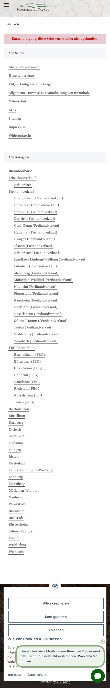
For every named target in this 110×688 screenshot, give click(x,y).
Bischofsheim (19, 409)
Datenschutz (37, 675)
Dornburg (16, 423)
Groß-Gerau (18, 436)
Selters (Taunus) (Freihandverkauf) (40, 321)
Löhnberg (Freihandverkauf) (35, 266)
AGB (12, 110)
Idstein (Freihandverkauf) (33, 246)
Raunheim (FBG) (27, 382)
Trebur (14, 538)
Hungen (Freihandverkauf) (34, 239)
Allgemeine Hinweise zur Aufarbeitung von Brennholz (49, 93)
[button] (94, 6)
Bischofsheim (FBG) (29, 355)
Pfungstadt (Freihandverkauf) (36, 294)
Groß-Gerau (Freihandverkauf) (37, 226)
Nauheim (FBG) (26, 375)
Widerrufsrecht (20, 136)
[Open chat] (98, 676)
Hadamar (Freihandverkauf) (35, 232)
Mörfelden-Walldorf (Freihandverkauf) (43, 280)
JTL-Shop (63, 682)
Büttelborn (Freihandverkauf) (36, 205)
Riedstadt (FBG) (26, 389)
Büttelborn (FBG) (27, 362)
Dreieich (15, 430)
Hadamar (16, 443)
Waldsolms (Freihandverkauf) (37, 334)
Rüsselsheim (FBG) (28, 395)
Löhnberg (16, 477)
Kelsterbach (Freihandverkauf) (37, 253)
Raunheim (17, 511)
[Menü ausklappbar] (6, 3)
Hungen (15, 450)
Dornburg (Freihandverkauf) (35, 212)
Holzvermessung (21, 76)
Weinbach (16, 552)
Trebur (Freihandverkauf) (33, 327)
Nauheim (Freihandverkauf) (35, 287)
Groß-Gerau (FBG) (28, 368)
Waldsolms (17, 545)
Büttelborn (17, 416)
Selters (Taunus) (21, 531)
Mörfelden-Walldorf (24, 491)
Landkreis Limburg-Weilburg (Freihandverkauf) (50, 259)
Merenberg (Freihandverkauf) (36, 273)
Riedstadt (16, 518)
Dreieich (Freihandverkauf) (34, 219)
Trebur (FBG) (24, 402)
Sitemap (15, 119)
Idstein (14, 457)
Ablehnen (56, 630)
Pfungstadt (17, 504)
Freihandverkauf (21, 192)
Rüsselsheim (18, 524)
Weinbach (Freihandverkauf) (36, 341)
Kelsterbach (23, 185)
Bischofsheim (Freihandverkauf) (38, 198)
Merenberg (17, 484)
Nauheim (16, 497)
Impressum (15, 675)
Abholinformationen (24, 67)
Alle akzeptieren (56, 603)
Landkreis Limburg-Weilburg (31, 470)
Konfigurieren (56, 617)
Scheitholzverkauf (22, 178)
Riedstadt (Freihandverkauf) (35, 307)
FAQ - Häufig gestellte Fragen (31, 84)
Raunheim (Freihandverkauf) (36, 300)
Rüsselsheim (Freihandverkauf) (38, 314)
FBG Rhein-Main (22, 348)
